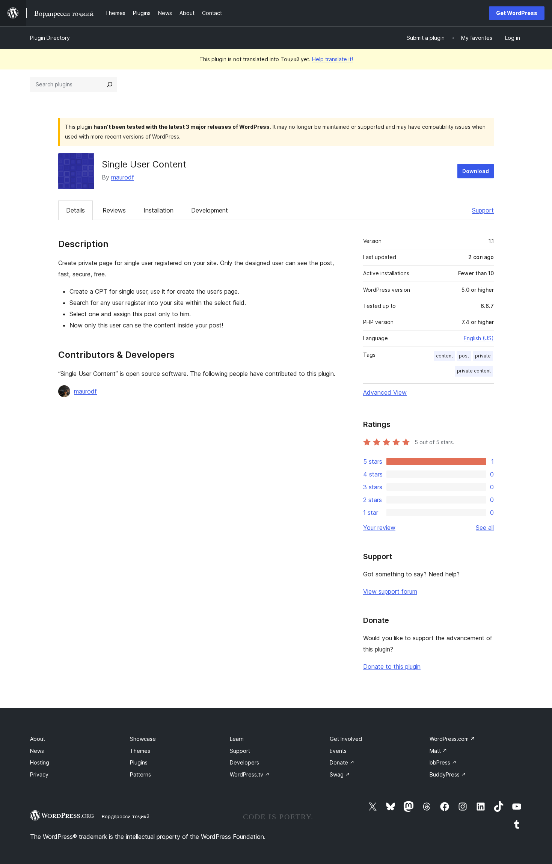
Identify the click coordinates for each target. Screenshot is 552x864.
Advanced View (385, 392)
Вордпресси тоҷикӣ (125, 816)
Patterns (140, 774)
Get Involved (346, 739)
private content (474, 371)
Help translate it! (332, 59)
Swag (340, 774)
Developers (244, 762)
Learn (237, 739)
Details (75, 210)
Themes (140, 751)
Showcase (143, 739)
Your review (379, 527)
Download (475, 171)
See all (485, 527)
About (37, 739)
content (444, 356)
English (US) (479, 338)
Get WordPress (516, 13)
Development (209, 210)
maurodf (122, 177)
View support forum (390, 591)
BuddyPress (448, 774)
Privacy (39, 774)
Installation (158, 210)
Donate (342, 762)
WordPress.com (452, 739)
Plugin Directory (50, 38)
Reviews (114, 210)
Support (483, 210)
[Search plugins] (109, 84)
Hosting (39, 762)
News (37, 751)
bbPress (443, 762)
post (464, 356)
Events (338, 751)
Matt (438, 751)
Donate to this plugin (392, 666)
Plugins (139, 762)
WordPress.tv (250, 774)
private (483, 356)
